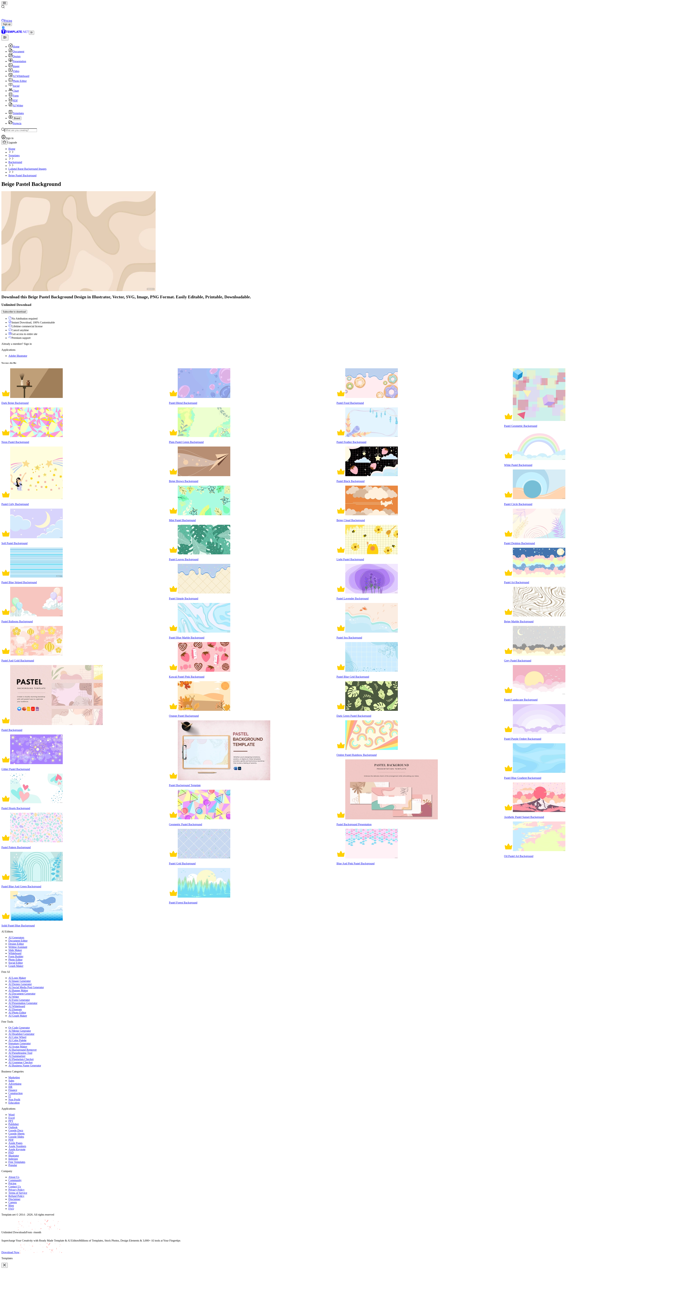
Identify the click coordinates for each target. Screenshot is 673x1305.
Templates (14, 155)
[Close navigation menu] (4, 38)
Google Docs (15, 1130)
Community (15, 1180)
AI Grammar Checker (20, 1062)
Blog (11, 1205)
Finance (12, 1090)
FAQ (11, 1208)
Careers (12, 1202)
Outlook (13, 1127)
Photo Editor (15, 959)
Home (11, 148)
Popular (12, 1165)
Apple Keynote (16, 1149)
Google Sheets (16, 1133)
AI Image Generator (19, 980)
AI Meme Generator (19, 1030)
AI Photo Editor (17, 1012)
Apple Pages (15, 1143)
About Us (13, 1177)
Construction (15, 1093)
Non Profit (14, 1099)
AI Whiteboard (16, 1006)
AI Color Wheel (17, 1037)
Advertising (14, 1083)
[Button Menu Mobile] (4, 3)
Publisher (13, 1124)
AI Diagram (15, 1009)
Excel (11, 1117)
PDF (11, 1139)
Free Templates (16, 1161)
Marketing (14, 1077)
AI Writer (13, 996)
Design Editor (16, 943)
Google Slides (16, 1136)
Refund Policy (16, 1196)
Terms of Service (17, 1192)
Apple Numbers (17, 1146)
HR (10, 1086)
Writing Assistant (17, 946)
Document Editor (18, 940)
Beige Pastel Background (22, 175)
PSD (11, 1152)
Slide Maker (15, 950)
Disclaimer (14, 1199)
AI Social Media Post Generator (26, 987)
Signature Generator (19, 1043)
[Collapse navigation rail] (31, 33)
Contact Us (14, 1186)
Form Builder (15, 956)
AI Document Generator (21, 993)
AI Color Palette (17, 1040)
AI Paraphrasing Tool (20, 1052)
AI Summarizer (16, 1056)
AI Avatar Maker (17, 1046)
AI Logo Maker (17, 977)
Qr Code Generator (19, 1027)
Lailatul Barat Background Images (27, 168)
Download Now (10, 1252)
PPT (10, 1120)
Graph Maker (15, 965)
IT (9, 1096)
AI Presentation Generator (22, 1003)
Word (11, 1114)
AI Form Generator (19, 999)
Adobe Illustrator (17, 355)
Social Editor (15, 962)
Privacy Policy (16, 1189)
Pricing (12, 1183)
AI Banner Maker (18, 990)
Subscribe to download (14, 311)
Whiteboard (14, 953)
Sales (11, 1080)
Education (14, 1102)
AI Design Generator (20, 984)
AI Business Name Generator (24, 1065)
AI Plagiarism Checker (21, 1059)
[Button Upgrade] (4, 142)
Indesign (13, 1158)
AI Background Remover (22, 1049)
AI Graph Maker (17, 1015)
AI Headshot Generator (21, 1033)
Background (15, 162)
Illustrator (13, 1155)
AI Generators (16, 937)
